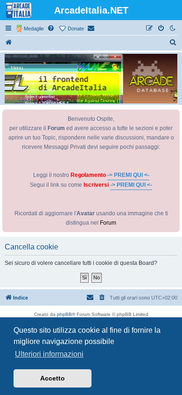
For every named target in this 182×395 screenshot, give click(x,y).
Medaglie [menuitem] (34, 28)
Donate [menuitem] (76, 28)
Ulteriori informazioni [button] (49, 354)
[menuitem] (51, 28)
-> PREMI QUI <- (128, 175)
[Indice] (9, 42)
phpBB (64, 314)
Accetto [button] (52, 378)
